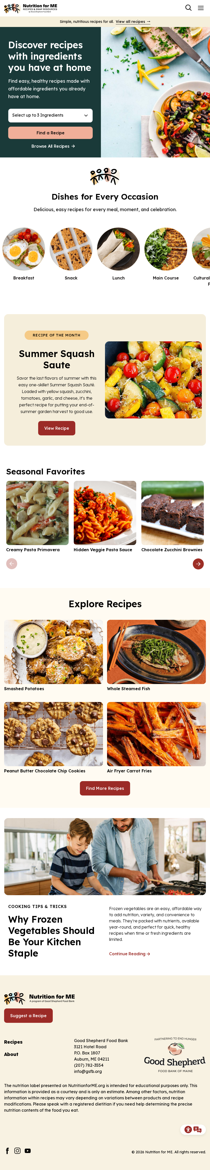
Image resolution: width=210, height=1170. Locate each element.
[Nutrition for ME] (31, 8)
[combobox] (50, 116)
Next (198, 563)
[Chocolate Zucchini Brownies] (172, 517)
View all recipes (130, 21)
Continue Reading (127, 953)
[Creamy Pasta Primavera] (37, 517)
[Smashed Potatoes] (53, 656)
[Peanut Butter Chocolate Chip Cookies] (53, 738)
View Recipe (56, 428)
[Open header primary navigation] (201, 7)
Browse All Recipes (50, 146)
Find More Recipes (105, 788)
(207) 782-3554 (88, 1065)
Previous (11, 563)
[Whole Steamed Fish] (156, 656)
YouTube (28, 1151)
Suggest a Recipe (28, 1015)
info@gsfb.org (88, 1071)
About (11, 1054)
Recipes (13, 1042)
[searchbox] (50, 115)
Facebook (7, 1151)
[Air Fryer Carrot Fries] (156, 738)
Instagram (17, 1151)
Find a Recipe (51, 132)
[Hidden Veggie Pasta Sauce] (105, 517)
